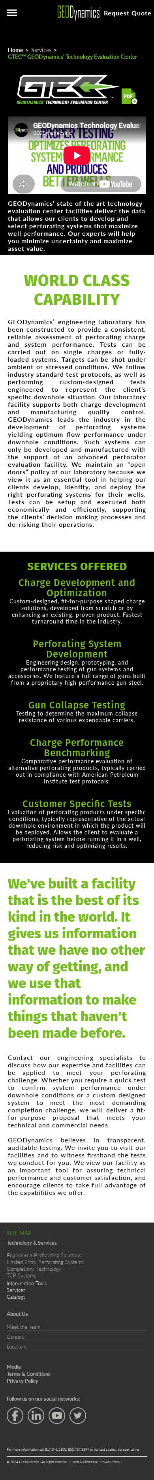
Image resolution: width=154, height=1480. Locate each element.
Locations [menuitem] (17, 1346)
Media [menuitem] (14, 1367)
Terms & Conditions (84, 1461)
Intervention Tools (27, 1283)
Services (41, 50)
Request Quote (128, 12)
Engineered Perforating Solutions (44, 1255)
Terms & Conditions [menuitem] (29, 1374)
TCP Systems (21, 1275)
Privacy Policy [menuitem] (22, 1381)
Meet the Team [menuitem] (23, 1326)
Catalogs (16, 1296)
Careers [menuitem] (15, 1336)
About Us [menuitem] (17, 1314)
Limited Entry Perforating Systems (45, 1262)
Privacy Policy (111, 1461)
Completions (21, 1268)
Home (15, 50)
